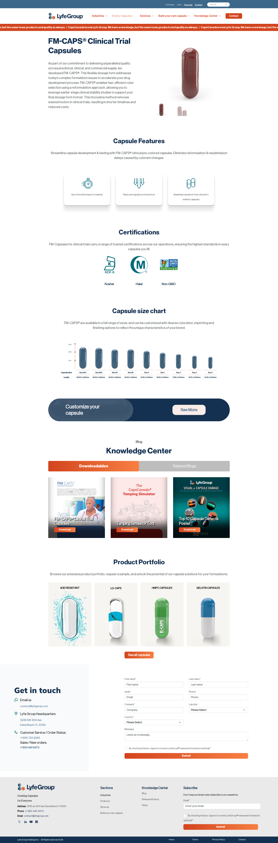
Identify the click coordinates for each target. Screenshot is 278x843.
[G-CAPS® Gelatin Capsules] (207, 614)
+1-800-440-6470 (34, 811)
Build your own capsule (172, 16)
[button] (155, 72)
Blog (144, 793)
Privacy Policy (218, 839)
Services (145, 16)
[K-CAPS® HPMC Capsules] (161, 614)
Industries (98, 16)
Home (171, 839)
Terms (195, 839)
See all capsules (139, 655)
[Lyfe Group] (66, 16)
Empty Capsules (122, 16)
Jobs (179, 5)
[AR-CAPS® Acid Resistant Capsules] (68, 614)
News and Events (150, 799)
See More (189, 410)
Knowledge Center (206, 16)
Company (169, 5)
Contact (242, 839)
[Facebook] (36, 822)
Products (105, 801)
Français (188, 5)
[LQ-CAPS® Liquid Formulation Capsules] (115, 614)
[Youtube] (31, 822)
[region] (190, 80)
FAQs (145, 805)
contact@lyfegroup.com (36, 816)
